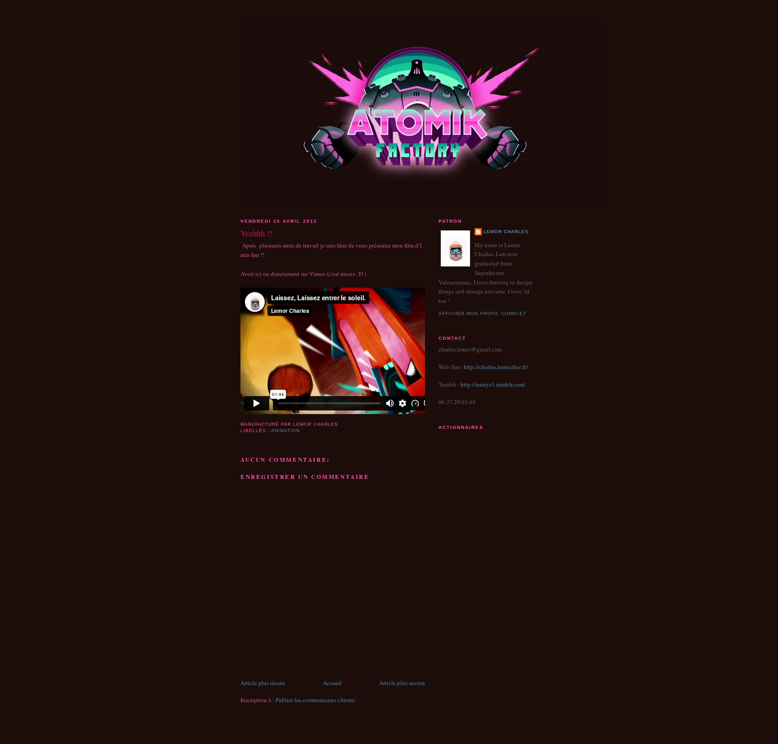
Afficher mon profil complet (482, 313)
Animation (285, 430)
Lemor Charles (506, 231)
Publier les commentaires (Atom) (315, 700)
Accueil (332, 683)
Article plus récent (262, 683)
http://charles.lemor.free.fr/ (496, 367)
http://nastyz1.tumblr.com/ (492, 384)
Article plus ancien (402, 683)
